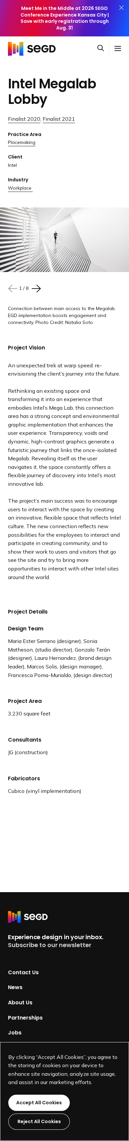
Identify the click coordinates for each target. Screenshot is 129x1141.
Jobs (15, 1032)
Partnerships (25, 1017)
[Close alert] (121, 18)
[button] (103, 48)
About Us (20, 1002)
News (15, 987)
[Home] (34, 48)
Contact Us (23, 972)
